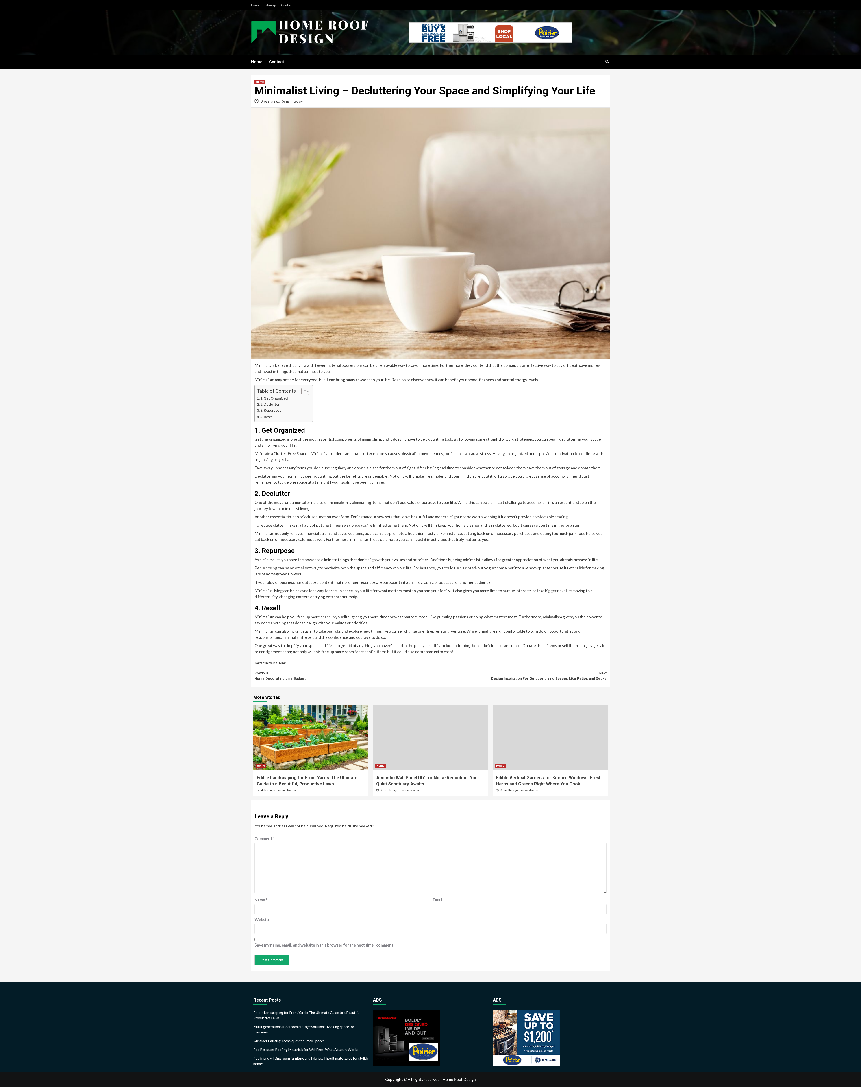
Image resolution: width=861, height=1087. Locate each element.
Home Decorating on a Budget (280, 676)
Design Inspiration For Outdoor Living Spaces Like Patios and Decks (549, 676)
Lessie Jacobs (286, 790)
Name (260, 899)
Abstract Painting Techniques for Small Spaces (288, 1041)
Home (255, 5)
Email (439, 899)
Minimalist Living (274, 663)
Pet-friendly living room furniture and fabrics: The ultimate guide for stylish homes (310, 1061)
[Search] (607, 61)
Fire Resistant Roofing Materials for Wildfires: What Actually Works (305, 1049)
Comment (264, 838)
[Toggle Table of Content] (303, 391)
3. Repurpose (270, 410)
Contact (287, 5)
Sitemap (270, 5)
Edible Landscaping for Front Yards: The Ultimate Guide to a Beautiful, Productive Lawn (307, 1015)
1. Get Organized (274, 398)
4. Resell (267, 416)
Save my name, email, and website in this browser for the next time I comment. (324, 945)
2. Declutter (270, 404)
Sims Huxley (292, 100)
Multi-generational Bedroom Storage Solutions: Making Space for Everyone (303, 1029)
